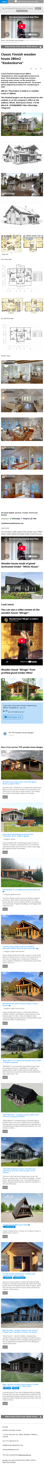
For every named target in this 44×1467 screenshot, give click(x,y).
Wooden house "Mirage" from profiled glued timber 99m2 (18, 671)
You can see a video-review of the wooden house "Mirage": (20, 611)
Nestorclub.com (26, 1455)
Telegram (30, 8)
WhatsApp (19, 8)
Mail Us (38, 8)
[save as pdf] (40, 68)
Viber (24, 8)
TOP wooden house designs (15, 40)
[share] (31, 68)
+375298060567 (9, 8)
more (5, 797)
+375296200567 (15, 105)
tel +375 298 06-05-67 (16, 712)
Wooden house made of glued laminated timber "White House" (20, 565)
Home (3, 40)
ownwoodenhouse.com (11, 1449)
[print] (36, 68)
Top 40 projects (22, 11)
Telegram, (26, 519)
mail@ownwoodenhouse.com (12, 523)
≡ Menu (4, 2)
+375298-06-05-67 (5, 518)
